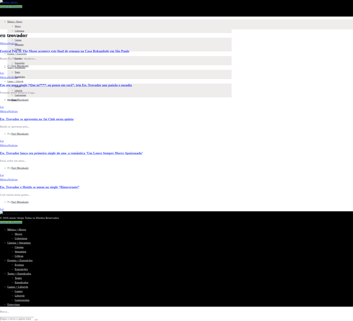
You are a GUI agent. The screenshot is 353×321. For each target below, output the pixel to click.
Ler (2, 72)
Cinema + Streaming (19, 242)
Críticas (19, 255)
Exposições (20, 63)
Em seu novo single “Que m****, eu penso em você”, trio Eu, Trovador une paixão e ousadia (66, 85)
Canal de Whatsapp (11, 6)
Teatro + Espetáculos (19, 273)
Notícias (13, 43)
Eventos (19, 264)
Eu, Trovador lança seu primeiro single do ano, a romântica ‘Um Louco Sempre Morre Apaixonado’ (71, 153)
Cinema (18, 40)
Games (19, 291)
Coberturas (19, 31)
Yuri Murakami (19, 65)
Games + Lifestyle (15, 81)
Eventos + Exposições (17, 54)
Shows (18, 26)
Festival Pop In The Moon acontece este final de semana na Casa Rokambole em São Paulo (64, 51)
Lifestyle (20, 295)
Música (4, 43)
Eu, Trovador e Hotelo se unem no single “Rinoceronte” (39, 187)
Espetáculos (20, 77)
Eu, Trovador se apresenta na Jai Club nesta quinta (37, 119)
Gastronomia (20, 95)
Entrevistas (13, 304)
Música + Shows (14, 21)
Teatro (17, 72)
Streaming (19, 44)
